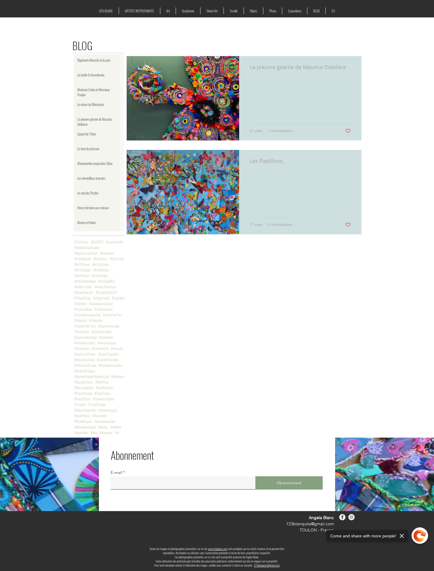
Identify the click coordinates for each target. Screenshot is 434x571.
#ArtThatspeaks (82, 270)
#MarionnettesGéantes (111, 365)
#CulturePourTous (112, 315)
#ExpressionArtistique (85, 337)
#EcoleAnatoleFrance (85, 326)
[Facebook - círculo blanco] (342, 517)
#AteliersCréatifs (83, 287)
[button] (139, 10)
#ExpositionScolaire (102, 332)
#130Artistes (81, 242)
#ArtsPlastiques (100, 276)
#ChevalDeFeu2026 (106, 293)
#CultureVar (80, 321)
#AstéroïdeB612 (106, 281)
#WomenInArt (99, 416)
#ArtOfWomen (82, 264)
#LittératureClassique (85, 365)
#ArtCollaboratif (82, 259)
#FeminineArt (106, 337)
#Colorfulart (80, 304)
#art (117, 433)
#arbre (93, 433)
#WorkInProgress (83, 421)
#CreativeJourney (103, 309)
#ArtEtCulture (100, 259)
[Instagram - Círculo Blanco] (351, 517)
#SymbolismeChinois (104, 399)
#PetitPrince (101, 382)
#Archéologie (107, 253)
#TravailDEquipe (97, 405)
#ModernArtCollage (84, 371)
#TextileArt (80, 405)
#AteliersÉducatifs (83, 293)
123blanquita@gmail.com (310, 523)
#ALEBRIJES (97, 242)
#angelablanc (81, 433)
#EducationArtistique (108, 326)
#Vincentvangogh (108, 410)
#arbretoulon (105, 433)
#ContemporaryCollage (101, 304)
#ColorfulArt (118, 298)
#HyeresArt (117, 349)
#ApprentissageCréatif (86, 253)
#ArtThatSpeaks (100, 264)
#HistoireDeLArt (100, 349)
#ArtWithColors (101, 270)
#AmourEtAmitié (114, 242)
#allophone (115, 427)
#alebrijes (103, 427)
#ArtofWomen (81, 276)
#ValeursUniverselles (85, 410)
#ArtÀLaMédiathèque (85, 281)
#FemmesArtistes (106, 343)
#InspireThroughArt (108, 354)
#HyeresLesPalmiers (85, 354)
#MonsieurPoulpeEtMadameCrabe (91, 377)
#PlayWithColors (104, 388)
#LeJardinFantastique (107, 360)
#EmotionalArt (81, 332)
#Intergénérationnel (84, 360)
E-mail (116, 472)
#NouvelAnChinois (83, 382)
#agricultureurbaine (105, 421)
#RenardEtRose (82, 399)
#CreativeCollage (83, 309)
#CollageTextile (101, 298)
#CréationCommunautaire (87, 315)
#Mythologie (117, 377)
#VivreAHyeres (82, 416)
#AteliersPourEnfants (105, 287)
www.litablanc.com (217, 549)
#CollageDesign (82, 298)
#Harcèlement (81, 349)
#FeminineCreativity (84, 343)
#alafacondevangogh (85, 427)
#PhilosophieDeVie (84, 388)
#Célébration (95, 321)
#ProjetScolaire (102, 393)
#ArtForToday (117, 259)
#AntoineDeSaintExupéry (87, 248)
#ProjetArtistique (83, 393)
